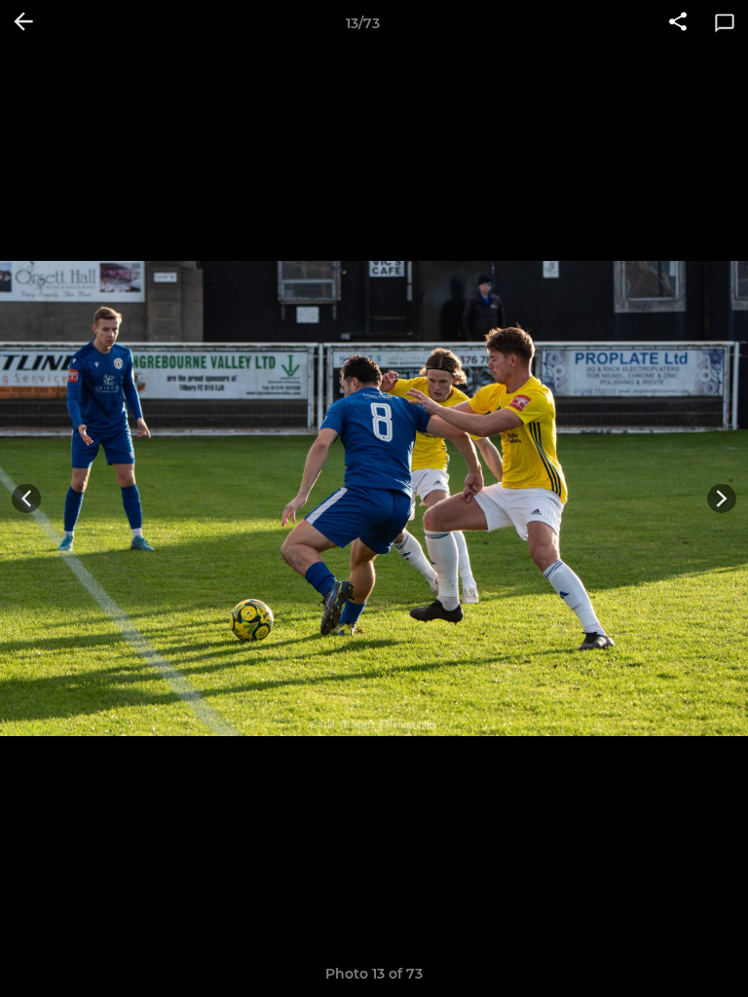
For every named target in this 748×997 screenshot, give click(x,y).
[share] (678, 23)
